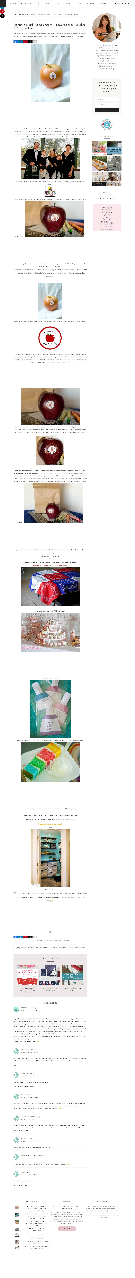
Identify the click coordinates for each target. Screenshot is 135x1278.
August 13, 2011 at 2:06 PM (29, 1052)
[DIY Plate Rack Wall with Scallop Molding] (114, 179)
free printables (23, 14)
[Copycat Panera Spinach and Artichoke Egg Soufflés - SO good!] (99, 164)
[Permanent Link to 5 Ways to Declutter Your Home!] (72, 985)
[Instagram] (110, 198)
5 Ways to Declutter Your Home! (72, 989)
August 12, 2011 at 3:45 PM (29, 1076)
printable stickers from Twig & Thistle (57, 362)
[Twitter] (104, 198)
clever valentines (68, 359)
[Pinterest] (107, 198)
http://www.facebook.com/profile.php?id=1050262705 (36, 1034)
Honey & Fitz (50, 889)
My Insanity (50, 181)
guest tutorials (30, 20)
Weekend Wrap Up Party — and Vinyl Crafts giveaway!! (68, 947)
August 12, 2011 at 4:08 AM (29, 1097)
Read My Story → (67, 1228)
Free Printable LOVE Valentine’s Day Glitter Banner (27, 990)
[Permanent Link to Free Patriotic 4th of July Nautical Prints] (49, 985)
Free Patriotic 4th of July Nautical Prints (50, 989)
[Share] (16, 42)
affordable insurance (20, 1185)
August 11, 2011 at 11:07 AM (29, 1175)
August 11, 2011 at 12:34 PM (29, 1158)
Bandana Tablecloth (53, 608)
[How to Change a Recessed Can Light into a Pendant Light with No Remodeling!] (99, 179)
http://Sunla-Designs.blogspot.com (48, 1060)
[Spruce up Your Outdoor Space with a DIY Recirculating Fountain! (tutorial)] (114, 148)
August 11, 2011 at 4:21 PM (29, 1119)
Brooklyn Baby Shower (50, 678)
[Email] (35, 42)
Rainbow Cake (42, 808)
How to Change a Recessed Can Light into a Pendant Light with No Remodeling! (37, 1236)
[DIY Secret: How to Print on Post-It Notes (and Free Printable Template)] (99, 148)
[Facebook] (100, 198)
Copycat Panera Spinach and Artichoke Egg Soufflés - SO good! (37, 1223)
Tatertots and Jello (22, 3)
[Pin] (25, 42)
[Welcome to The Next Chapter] (67, 1208)
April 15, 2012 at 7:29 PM (29, 1010)
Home (15, 14)
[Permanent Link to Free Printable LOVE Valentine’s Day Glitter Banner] (27, 985)
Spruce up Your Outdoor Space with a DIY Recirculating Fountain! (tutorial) (37, 1216)
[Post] (30, 42)
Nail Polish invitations (36, 740)
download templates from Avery (57, 473)
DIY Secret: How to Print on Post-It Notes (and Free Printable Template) (37, 1209)
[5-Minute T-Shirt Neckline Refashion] (114, 164)
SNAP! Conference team (23, 134)
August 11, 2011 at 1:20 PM (29, 1141)
